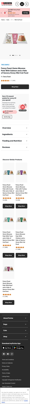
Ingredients (7, 134)
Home (3, 19)
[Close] (1, 13)
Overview (6, 128)
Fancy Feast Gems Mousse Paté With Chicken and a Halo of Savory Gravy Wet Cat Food (20, 238)
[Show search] (17, 4)
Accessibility (5, 369)
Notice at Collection (7, 363)
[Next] (20, 55)
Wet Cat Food (18, 19)
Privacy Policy (6, 366)
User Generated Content (8, 383)
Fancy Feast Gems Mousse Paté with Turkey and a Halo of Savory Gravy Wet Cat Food (21, 190)
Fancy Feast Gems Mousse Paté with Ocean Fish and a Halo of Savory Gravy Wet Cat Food (8, 190)
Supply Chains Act (7, 386)
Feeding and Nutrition (12, 141)
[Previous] (10, 55)
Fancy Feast (7, 76)
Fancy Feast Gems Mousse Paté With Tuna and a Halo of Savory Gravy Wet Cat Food (8, 237)
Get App (25, 12)
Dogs (5, 324)
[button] (15, 86)
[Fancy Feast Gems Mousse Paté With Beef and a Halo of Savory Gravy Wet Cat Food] (8, 269)
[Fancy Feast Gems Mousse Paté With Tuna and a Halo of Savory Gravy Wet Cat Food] (8, 220)
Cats (7, 19)
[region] (15, 396)
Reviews (6, 147)
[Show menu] (27, 4)
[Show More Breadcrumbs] (12, 20)
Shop (5, 336)
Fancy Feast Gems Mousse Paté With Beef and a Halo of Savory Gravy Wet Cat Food (8, 286)
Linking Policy (6, 376)
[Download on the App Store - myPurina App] (7, 347)
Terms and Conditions (8, 359)
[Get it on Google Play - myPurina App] (18, 347)
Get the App (7, 117)
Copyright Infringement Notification (11, 379)
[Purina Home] (8, 4)
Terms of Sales (6, 373)
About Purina (8, 318)
